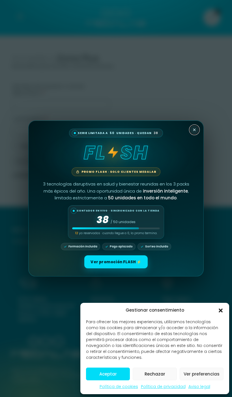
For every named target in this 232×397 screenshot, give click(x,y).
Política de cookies (119, 386)
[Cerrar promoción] (194, 130)
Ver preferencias (202, 374)
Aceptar (108, 374)
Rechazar (155, 374)
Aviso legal (199, 386)
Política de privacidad (163, 386)
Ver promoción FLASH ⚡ (116, 262)
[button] (221, 310)
